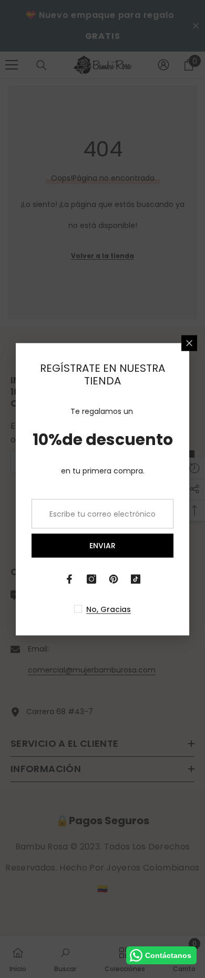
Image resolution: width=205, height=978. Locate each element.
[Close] (189, 343)
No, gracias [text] (108, 609)
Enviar (102, 545)
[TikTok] (136, 579)
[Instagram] (91, 579)
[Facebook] (69, 579)
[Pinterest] (113, 579)
